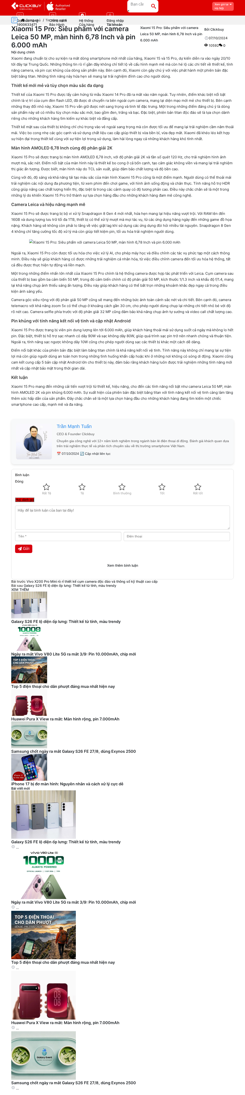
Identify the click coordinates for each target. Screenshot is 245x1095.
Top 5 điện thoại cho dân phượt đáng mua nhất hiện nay (63, 686)
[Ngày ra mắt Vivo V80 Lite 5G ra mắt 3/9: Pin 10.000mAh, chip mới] (43, 898)
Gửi (26, 549)
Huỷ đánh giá (25, 500)
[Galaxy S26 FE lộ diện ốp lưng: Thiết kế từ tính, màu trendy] (43, 837)
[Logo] (40, 6)
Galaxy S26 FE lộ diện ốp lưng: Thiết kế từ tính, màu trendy (70, 585)
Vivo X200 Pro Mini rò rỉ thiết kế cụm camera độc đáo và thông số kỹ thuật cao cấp (92, 581)
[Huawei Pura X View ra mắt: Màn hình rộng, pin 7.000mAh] (43, 1018)
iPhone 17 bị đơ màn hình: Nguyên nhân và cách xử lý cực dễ (67, 783)
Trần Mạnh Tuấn (74, 426)
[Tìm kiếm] (153, 6)
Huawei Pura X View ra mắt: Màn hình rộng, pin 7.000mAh (65, 719)
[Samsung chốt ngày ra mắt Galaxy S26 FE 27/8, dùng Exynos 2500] (43, 1078)
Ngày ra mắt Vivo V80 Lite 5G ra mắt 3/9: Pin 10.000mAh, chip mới (73, 654)
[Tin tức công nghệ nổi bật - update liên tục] (29, 617)
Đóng (19, 481)
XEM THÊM (20, 589)
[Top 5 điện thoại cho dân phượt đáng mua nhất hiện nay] (43, 958)
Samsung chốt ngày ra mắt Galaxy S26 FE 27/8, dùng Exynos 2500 (73, 751)
